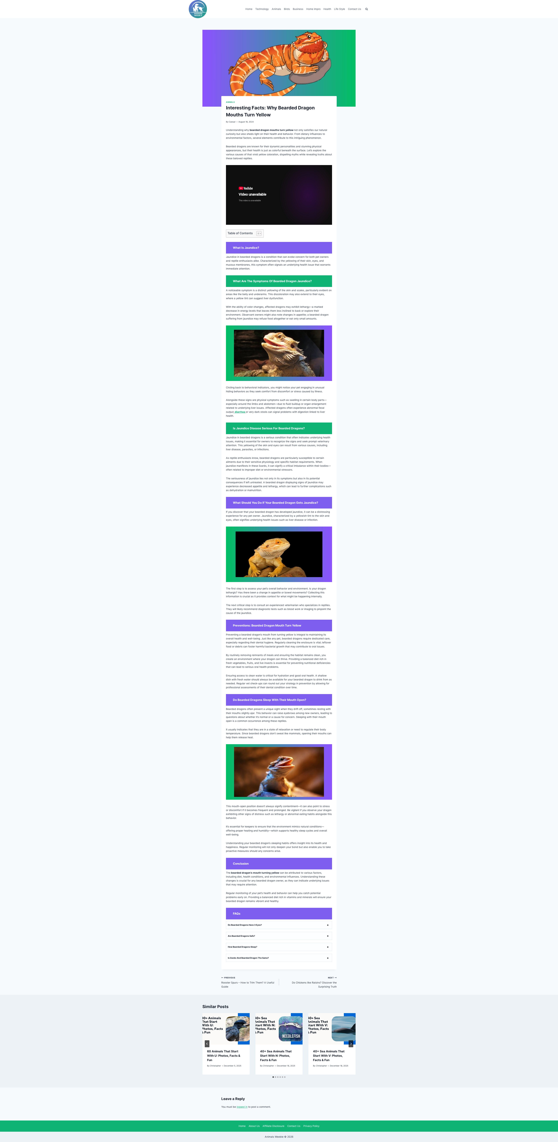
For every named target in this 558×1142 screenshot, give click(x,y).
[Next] (351, 1043)
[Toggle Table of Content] (257, 233)
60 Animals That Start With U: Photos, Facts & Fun (223, 1056)
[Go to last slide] (207, 1043)
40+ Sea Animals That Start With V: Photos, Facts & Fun (329, 1056)
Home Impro (313, 9)
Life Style (339, 9)
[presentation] (226, 1029)
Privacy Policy (311, 1126)
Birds (287, 9)
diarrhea (240, 411)
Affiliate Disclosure (273, 1126)
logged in (242, 1106)
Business (298, 9)
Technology (262, 9)
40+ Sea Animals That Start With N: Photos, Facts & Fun (276, 1056)
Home (248, 9)
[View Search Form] (366, 9)
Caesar (232, 122)
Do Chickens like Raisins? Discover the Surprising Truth (314, 982)
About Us (254, 1126)
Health (327, 9)
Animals (276, 9)
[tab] (273, 1077)
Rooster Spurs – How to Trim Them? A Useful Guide (247, 982)
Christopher (215, 1066)
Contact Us (354, 9)
